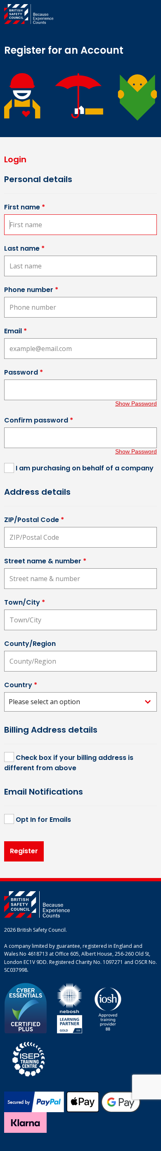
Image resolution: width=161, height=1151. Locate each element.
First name (24, 207)
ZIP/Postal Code (34, 519)
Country (20, 685)
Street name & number (45, 561)
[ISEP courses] (29, 1057)
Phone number (31, 289)
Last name (24, 248)
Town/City (24, 602)
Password (23, 372)
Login (15, 159)
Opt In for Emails (43, 819)
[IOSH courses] (108, 1007)
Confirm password (38, 420)
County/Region (30, 643)
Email (15, 331)
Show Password (136, 403)
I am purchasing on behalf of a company (85, 468)
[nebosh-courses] (69, 1007)
